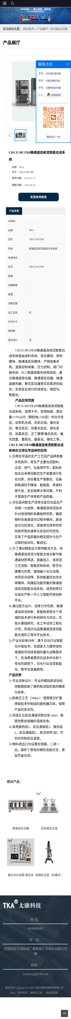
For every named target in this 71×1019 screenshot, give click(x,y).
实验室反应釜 (49, 828)
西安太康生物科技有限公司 (49, 987)
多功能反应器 (59, 28)
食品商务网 (52, 992)
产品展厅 (42, 28)
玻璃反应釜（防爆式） (49, 875)
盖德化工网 (36, 992)
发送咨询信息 (38, 196)
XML (12, 992)
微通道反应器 (20, 828)
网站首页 (28, 28)
